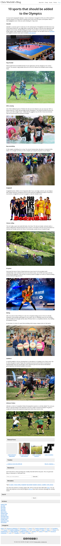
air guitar (11, 484)
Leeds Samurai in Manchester (12, 455)
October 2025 (4, 519)
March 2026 (3, 512)
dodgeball (23, 484)
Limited (37, 530)
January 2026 (4, 515)
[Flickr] (35, 539)
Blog (59, 2)
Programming (4, 531)
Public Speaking (14, 531)
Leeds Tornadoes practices (36, 455)
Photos (55, 2)
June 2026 (3, 507)
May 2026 (3, 509)
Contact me (44, 542)
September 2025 (5, 521)
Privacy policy (37, 542)
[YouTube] (28, 539)
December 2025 (4, 516)
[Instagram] (37, 539)
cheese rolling (17, 484)
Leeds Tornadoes (49, 454)
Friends (5, 530)
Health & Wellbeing (14, 530)
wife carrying (50, 484)
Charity (46, 2)
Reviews (34, 531)
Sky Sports (51, 31)
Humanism (24, 530)
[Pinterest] (30, 539)
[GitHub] (32, 539)
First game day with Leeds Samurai (24, 455)
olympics (39, 484)
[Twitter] (24, 539)
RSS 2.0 (31, 489)
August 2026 (4, 504)
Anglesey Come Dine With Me (14, 464)
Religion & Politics (24, 531)
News (48, 530)
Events (30, 528)
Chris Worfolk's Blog (11, 2)
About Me (41, 2)
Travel (23, 533)
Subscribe (35, 476)
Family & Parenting (39, 528)
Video (29, 533)
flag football (29, 484)
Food (48, 528)
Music (43, 530)
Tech (10, 533)
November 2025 (5, 518)
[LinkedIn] (26, 539)
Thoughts (16, 533)
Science (41, 531)
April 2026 (3, 510)
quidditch (44, 484)
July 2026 (3, 506)
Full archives (4, 522)
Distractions (23, 528)
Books (50, 2)
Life (31, 530)
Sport (48, 487)
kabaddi (35, 484)
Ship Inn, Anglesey (50, 464)
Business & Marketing (12, 528)
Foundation (55, 528)
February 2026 (4, 513)
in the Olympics (32, 33)
